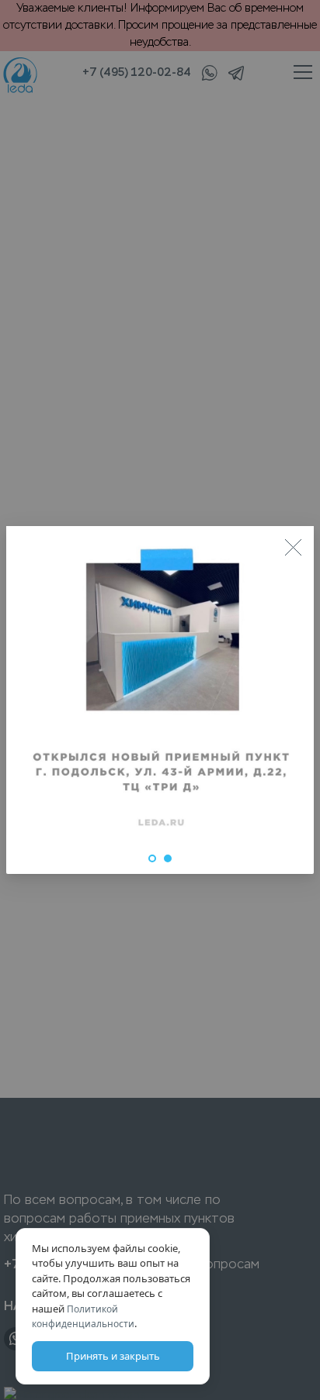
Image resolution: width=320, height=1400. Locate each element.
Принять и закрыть (113, 1356)
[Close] (293, 547)
